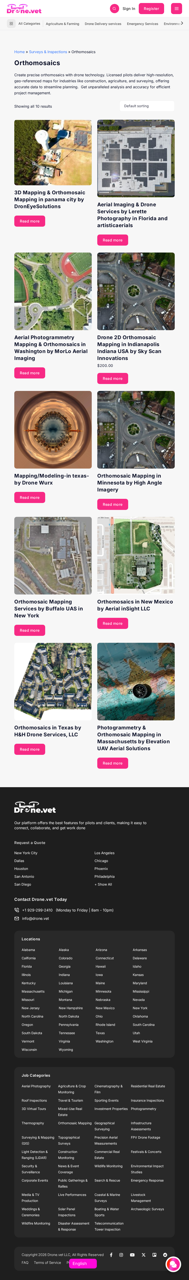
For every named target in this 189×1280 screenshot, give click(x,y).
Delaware (140, 958)
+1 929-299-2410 (37, 910)
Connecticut (105, 958)
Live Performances (72, 1195)
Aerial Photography (36, 1086)
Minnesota (103, 991)
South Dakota (32, 1033)
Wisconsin (29, 1049)
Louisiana (66, 983)
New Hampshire (71, 1008)
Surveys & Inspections (48, 51)
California (29, 958)
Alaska (64, 950)
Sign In (129, 8)
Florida (27, 966)
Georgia (65, 966)
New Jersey (31, 1008)
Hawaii (101, 966)
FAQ (25, 1262)
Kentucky (29, 983)
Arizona (101, 950)
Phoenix (101, 868)
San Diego (22, 884)
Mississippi (141, 991)
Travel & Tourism (70, 1100)
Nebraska (103, 1000)
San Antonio (24, 876)
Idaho (137, 966)
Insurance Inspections (147, 1100)
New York (140, 1008)
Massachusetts (33, 991)
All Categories (29, 23)
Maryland (140, 983)
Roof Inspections (34, 1100)
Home (19, 51)
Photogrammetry (143, 1109)
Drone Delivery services (103, 24)
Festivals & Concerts (146, 1152)
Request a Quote (29, 842)
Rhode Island (105, 1025)
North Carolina (32, 1016)
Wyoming (66, 1049)
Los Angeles (104, 853)
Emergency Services (142, 24)
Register (151, 8)
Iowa (99, 975)
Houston (21, 868)
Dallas (19, 861)
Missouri (28, 1000)
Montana (65, 1000)
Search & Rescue (107, 1180)
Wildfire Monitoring (36, 1223)
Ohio (99, 1016)
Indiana (64, 975)
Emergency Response (147, 1180)
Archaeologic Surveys (147, 1209)
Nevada (139, 1000)
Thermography (33, 1123)
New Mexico (105, 1008)
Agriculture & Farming (62, 24)
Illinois (26, 975)
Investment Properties (111, 1109)
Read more (30, 221)
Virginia (64, 1041)
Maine (100, 983)
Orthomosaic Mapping (75, 1123)
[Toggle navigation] (176, 8)
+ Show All (103, 884)
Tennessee (67, 1033)
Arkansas (140, 950)
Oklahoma (140, 1016)
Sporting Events (106, 1100)
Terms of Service (47, 1262)
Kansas (138, 975)
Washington (104, 1041)
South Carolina (144, 1025)
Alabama (28, 950)
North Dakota (69, 1016)
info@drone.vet (35, 918)
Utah (136, 1033)
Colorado (65, 958)
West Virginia (143, 1041)
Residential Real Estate (148, 1086)
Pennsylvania (69, 1025)
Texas (100, 1033)
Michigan (66, 991)
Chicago (101, 861)
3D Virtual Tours (34, 1109)
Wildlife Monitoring (108, 1166)
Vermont (28, 1041)
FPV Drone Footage (145, 1137)
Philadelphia (104, 876)
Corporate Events (35, 1180)
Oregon (27, 1025)
